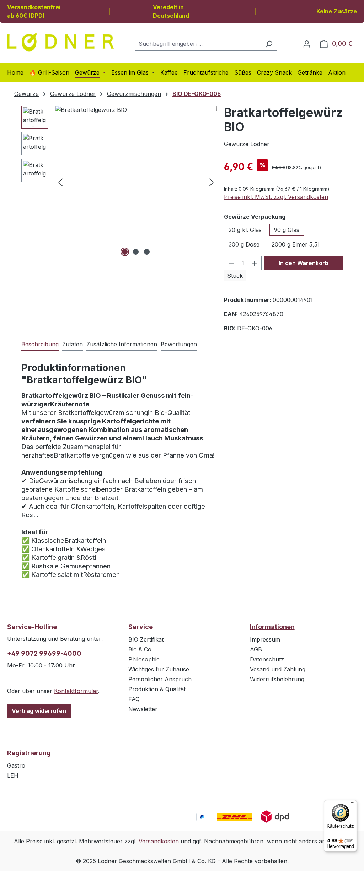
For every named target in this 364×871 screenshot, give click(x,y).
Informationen (272, 627)
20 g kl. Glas (245, 229)
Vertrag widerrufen (39, 710)
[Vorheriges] (60, 182)
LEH (12, 775)
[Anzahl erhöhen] (254, 263)
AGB (256, 649)
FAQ (134, 699)
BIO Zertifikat (146, 639)
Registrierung (29, 753)
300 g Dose (244, 244)
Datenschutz (267, 659)
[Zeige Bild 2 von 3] (136, 252)
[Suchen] (269, 44)
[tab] (40, 344)
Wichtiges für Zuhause (158, 669)
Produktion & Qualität (157, 689)
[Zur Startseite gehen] (60, 42)
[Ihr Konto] (306, 44)
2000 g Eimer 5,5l (295, 244)
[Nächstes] (211, 182)
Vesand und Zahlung (277, 669)
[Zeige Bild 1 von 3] (125, 252)
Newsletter (142, 709)
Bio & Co (139, 649)
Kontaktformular (76, 690)
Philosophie (144, 659)
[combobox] (198, 44)
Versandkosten (159, 841)
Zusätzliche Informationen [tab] (121, 344)
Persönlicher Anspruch (160, 679)
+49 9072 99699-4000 (44, 653)
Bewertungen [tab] (179, 344)
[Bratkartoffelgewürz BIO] (136, 182)
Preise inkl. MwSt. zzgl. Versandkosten (276, 196)
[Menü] (352, 804)
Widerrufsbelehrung (277, 679)
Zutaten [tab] (72, 344)
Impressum (265, 639)
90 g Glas (286, 229)
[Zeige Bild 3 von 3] (147, 252)
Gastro (16, 765)
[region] (119, 182)
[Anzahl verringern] (231, 263)
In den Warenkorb (303, 262)
